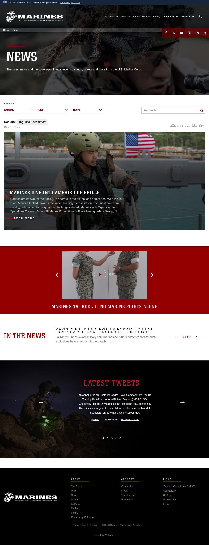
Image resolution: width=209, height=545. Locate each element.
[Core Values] (187, 125)
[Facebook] (166, 33)
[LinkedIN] (197, 33)
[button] (71, 2)
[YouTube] (181, 33)
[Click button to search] (201, 110)
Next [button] (187, 337)
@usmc (95, 419)
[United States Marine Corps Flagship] (34, 16)
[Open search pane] (200, 16)
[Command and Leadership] (194, 125)
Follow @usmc (130, 419)
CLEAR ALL (12, 127)
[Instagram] (189, 33)
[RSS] (205, 33)
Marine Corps (31, 497)
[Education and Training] (180, 125)
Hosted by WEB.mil (103, 535)
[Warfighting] (201, 125)
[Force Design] (173, 125)
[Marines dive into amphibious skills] (104, 181)
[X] (174, 33)
